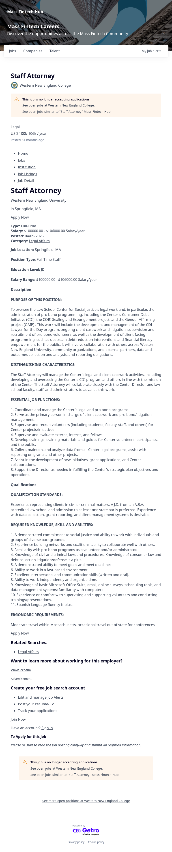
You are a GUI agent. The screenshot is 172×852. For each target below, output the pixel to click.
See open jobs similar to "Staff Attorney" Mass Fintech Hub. (67, 111)
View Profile (21, 670)
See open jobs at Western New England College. (58, 105)
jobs (12, 50)
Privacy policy (76, 842)
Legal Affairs (39, 240)
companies (32, 50)
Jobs (21, 160)
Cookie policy (96, 842)
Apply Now (20, 217)
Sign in (47, 727)
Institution (27, 167)
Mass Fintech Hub (25, 11)
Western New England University (38, 200)
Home (23, 153)
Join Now (18, 719)
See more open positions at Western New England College (86, 801)
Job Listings (27, 173)
